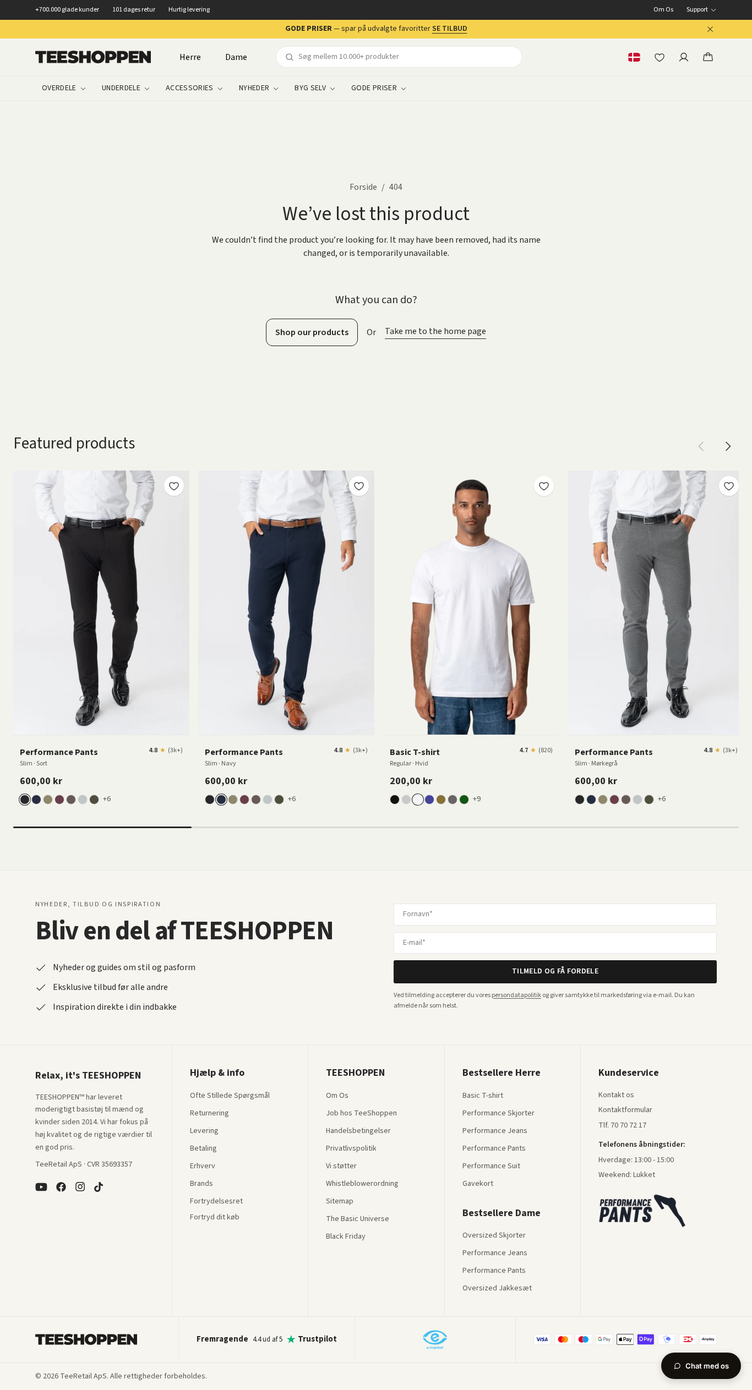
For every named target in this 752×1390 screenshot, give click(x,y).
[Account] (684, 57)
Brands (201, 1184)
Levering (204, 1131)
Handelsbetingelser (358, 1131)
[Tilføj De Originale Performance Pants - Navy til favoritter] (359, 486)
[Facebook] (61, 1187)
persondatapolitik (516, 995)
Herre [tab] (190, 57)
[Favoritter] (659, 57)
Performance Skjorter (498, 1114)
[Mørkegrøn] (94, 800)
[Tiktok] (98, 1187)
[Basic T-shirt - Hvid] (471, 602)
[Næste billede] (177, 602)
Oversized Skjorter (494, 1236)
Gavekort (477, 1184)
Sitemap (339, 1202)
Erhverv (202, 1166)
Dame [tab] (236, 57)
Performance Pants (494, 1149)
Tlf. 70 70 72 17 (622, 1125)
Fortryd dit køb (214, 1218)
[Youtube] (41, 1187)
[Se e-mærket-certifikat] (435, 1339)
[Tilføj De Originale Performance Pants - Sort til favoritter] (174, 486)
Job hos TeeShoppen (361, 1114)
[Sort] (25, 800)
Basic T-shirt (482, 1096)
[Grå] (406, 800)
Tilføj (107, 722)
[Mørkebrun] (71, 800)
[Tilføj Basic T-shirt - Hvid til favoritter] (544, 486)
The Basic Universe (357, 1219)
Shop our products (311, 332)
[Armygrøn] (441, 800)
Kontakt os (616, 1096)
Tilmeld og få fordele (555, 971)
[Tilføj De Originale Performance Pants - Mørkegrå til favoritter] (729, 486)
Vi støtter (341, 1167)
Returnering (209, 1114)
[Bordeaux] (59, 800)
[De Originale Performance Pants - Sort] (101, 602)
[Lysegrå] (83, 800)
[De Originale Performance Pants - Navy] (286, 602)
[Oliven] (48, 800)
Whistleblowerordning (362, 1183)
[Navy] (36, 800)
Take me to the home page (435, 331)
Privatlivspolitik (351, 1149)
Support (697, 10)
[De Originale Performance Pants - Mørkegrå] (656, 602)
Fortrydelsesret (216, 1202)
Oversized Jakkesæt (497, 1289)
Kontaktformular (625, 1110)
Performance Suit (491, 1167)
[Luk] (710, 29)
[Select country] (634, 57)
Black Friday (346, 1237)
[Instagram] (80, 1187)
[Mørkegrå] (452, 800)
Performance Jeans (494, 1131)
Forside (363, 187)
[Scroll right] (728, 446)
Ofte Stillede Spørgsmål (230, 1096)
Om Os (663, 10)
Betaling (203, 1149)
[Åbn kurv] (708, 57)
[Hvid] (418, 800)
